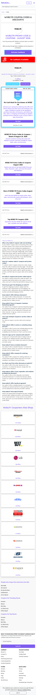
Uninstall (21, 673)
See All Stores (4, 680)
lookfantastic (4, 592)
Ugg (2, 675)
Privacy (21, 669)
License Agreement (6, 661)
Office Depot (4, 611)
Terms (20, 671)
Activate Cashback (18, 52)
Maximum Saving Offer (12, 84)
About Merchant (25, 84)
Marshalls (3, 585)
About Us (3, 652)
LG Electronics (4, 608)
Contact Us (4, 654)
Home (3, 12)
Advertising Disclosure (6, 658)
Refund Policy (22, 675)
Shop (20, 680)
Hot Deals (21, 652)
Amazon (3, 601)
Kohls (2, 678)
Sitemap (21, 678)
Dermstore (4, 588)
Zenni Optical (4, 595)
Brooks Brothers (5, 590)
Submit (18, 646)
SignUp (29, 2)
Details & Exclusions (26, 153)
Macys (2, 673)
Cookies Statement (6, 663)
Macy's (3, 604)
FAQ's (2, 656)
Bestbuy (3, 671)
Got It (18, 693)
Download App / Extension (25, 682)
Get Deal (17, 121)
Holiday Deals (22, 654)
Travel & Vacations (23, 656)
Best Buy (3, 606)
